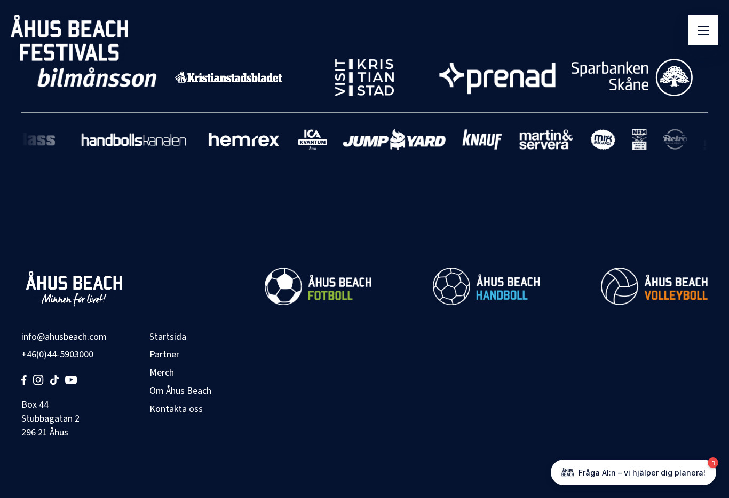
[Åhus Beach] (69, 38)
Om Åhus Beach (180, 391)
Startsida (167, 337)
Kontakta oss (176, 409)
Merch (161, 372)
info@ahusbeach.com (64, 337)
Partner (164, 354)
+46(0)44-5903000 (57, 354)
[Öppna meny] (703, 30)
